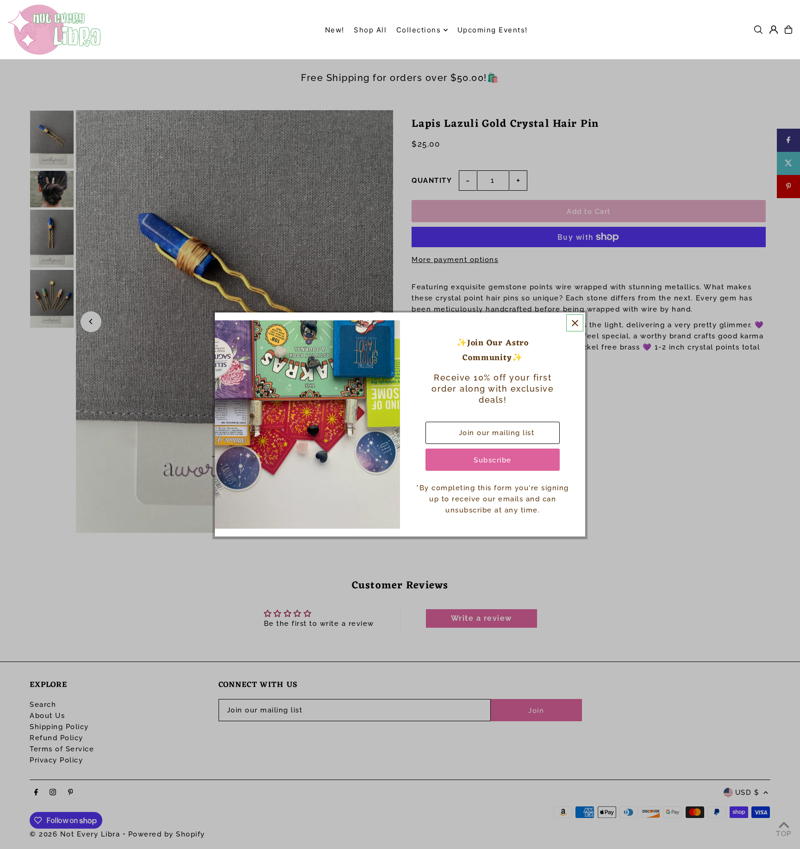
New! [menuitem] (334, 29)
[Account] (773, 29)
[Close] (575, 323)
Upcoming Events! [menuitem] (492, 29)
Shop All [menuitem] (370, 29)
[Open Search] (758, 29)
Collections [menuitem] (418, 29)
